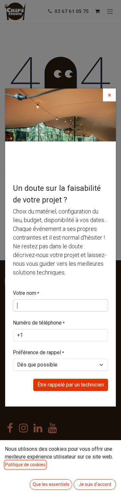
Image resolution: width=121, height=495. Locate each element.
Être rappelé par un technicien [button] (70, 385)
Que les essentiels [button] (51, 484)
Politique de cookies (25, 464)
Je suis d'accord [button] (95, 484)
